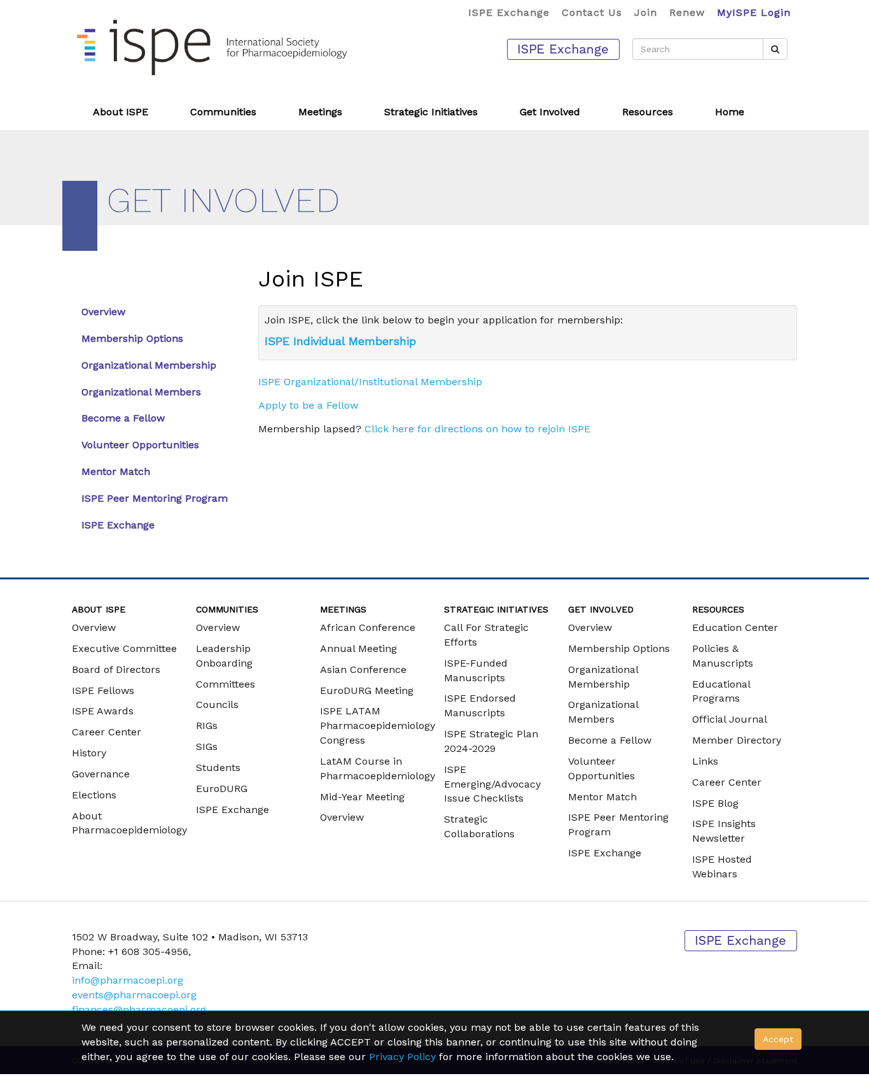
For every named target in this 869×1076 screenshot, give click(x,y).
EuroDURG (221, 788)
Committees (225, 684)
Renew (687, 12)
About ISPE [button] (120, 112)
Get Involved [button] (550, 112)
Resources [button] (647, 112)
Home (729, 112)
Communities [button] (223, 112)
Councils (217, 704)
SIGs (207, 746)
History (89, 753)
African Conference (367, 627)
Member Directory (736, 740)
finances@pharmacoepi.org (139, 1009)
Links (705, 761)
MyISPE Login (754, 12)
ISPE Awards (103, 711)
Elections (94, 795)
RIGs (207, 725)
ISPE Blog (715, 803)
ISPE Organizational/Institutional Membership (370, 382)
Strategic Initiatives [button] (431, 112)
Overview (103, 312)
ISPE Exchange (509, 12)
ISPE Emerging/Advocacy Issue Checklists (492, 784)
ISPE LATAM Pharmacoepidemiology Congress (377, 725)
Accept (778, 1039)
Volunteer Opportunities (140, 445)
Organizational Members (141, 392)
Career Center (106, 732)
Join (645, 12)
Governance (101, 774)
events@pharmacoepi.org (134, 995)
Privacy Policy (402, 1057)
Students (218, 767)
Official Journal (729, 719)
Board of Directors (116, 669)
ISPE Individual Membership (340, 341)
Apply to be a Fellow (308, 405)
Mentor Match (115, 471)
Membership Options (132, 338)
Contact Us (592, 12)
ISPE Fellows (103, 690)
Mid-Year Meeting (362, 797)
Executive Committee (124, 648)
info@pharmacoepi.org (127, 980)
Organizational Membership (148, 365)
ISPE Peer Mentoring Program (154, 498)
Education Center (735, 627)
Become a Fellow (123, 418)
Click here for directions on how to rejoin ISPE (477, 429)
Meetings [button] (320, 112)
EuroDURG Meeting (367, 690)
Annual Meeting (358, 648)
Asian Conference (363, 669)
